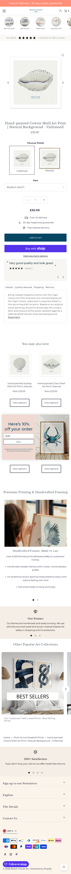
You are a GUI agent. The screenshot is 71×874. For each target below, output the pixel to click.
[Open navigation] (14, 11)
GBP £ (10, 831)
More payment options (35, 256)
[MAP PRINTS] (25, 22)
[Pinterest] (17, 854)
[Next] (63, 82)
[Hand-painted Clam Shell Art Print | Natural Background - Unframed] (51, 365)
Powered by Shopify (41, 869)
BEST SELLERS (9, 28)
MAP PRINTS (25, 28)
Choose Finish (35, 143)
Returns (50, 287)
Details (9, 287)
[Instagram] (11, 854)
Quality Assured (23, 287)
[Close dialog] (66, 416)
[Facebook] (5, 854)
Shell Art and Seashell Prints (29, 737)
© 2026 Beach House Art (16, 869)
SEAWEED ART (56, 28)
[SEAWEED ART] (56, 22)
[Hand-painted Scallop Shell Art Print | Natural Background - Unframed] (19, 365)
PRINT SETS (40, 28)
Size (35, 180)
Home (6, 737)
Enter (19, 441)
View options (20, 402)
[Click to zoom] (63, 55)
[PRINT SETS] (40, 22)
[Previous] (8, 82)
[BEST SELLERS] (9, 22)
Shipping (39, 287)
